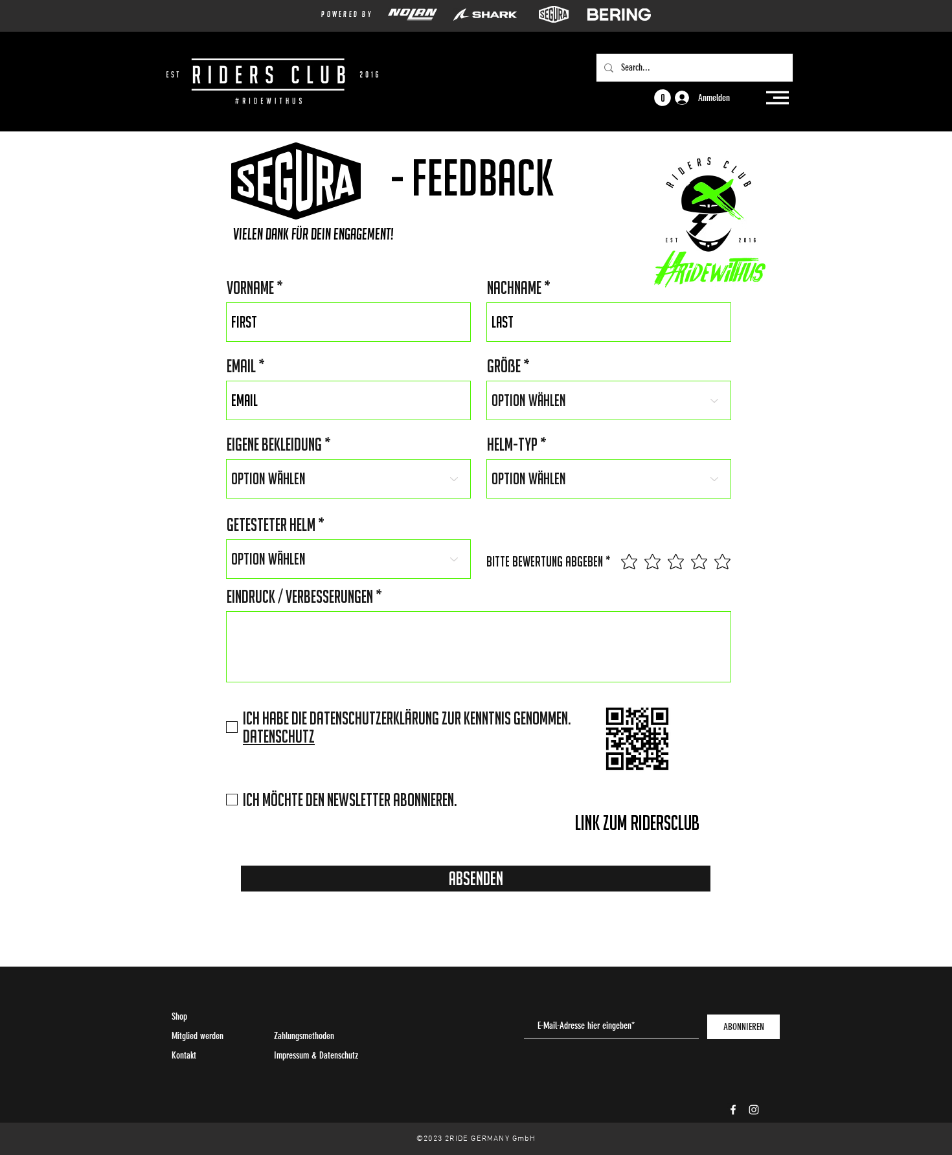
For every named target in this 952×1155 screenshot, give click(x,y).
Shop (179, 1016)
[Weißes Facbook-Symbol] (733, 1109)
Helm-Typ (512, 444)
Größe (504, 366)
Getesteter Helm (271, 524)
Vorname (250, 287)
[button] (777, 98)
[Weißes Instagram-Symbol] (753, 1109)
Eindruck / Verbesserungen (300, 596)
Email (241, 366)
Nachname (514, 287)
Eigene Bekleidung (274, 444)
